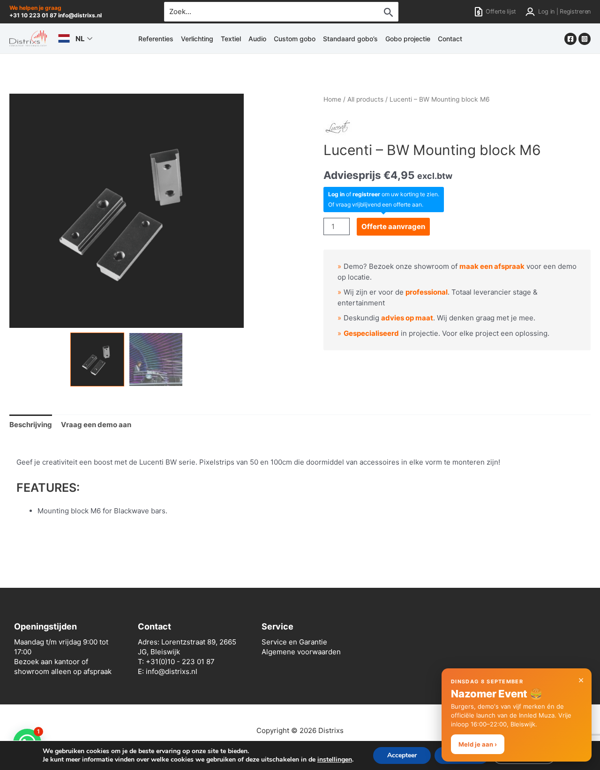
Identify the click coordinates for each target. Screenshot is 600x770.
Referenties (155, 39)
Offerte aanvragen (393, 226)
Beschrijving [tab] (30, 424)
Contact (450, 39)
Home (332, 99)
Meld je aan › (477, 744)
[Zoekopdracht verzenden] (388, 12)
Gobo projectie (407, 39)
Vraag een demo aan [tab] (96, 424)
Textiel (231, 39)
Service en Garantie (294, 641)
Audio (257, 39)
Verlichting (197, 39)
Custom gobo (294, 39)
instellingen (334, 759)
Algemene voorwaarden (301, 651)
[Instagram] (584, 39)
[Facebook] (570, 39)
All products (365, 99)
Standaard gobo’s (350, 39)
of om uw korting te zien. (383, 194)
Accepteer (402, 755)
